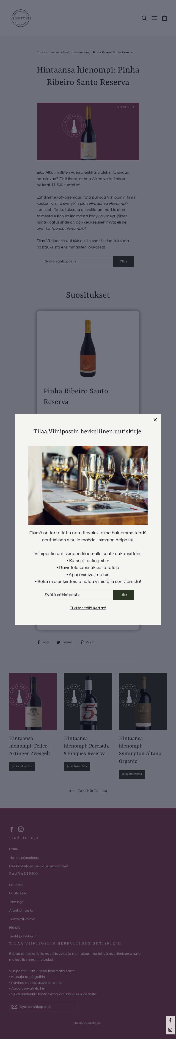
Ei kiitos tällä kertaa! (88, 608)
